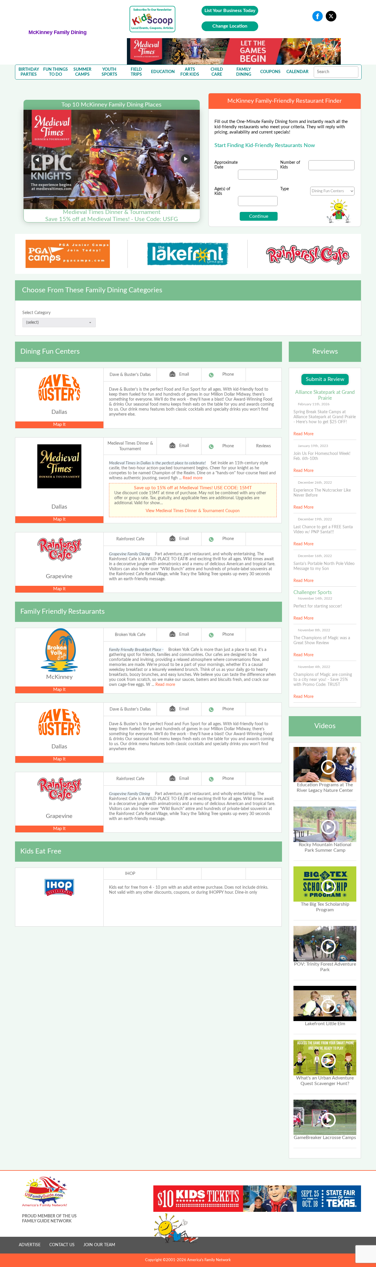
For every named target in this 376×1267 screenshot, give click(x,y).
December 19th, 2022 (315, 519)
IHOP (130, 874)
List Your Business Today (229, 10)
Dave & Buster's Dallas (130, 375)
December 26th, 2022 (315, 482)
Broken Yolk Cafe (130, 635)
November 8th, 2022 (314, 630)
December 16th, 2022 (315, 556)
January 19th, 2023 (313, 446)
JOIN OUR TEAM (99, 1245)
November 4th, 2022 (314, 667)
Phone (228, 374)
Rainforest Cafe (130, 539)
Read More (303, 434)
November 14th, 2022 (315, 598)
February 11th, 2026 (314, 404)
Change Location (229, 26)
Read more (192, 478)
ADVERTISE (30, 1245)
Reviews (263, 446)
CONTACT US (62, 1245)
